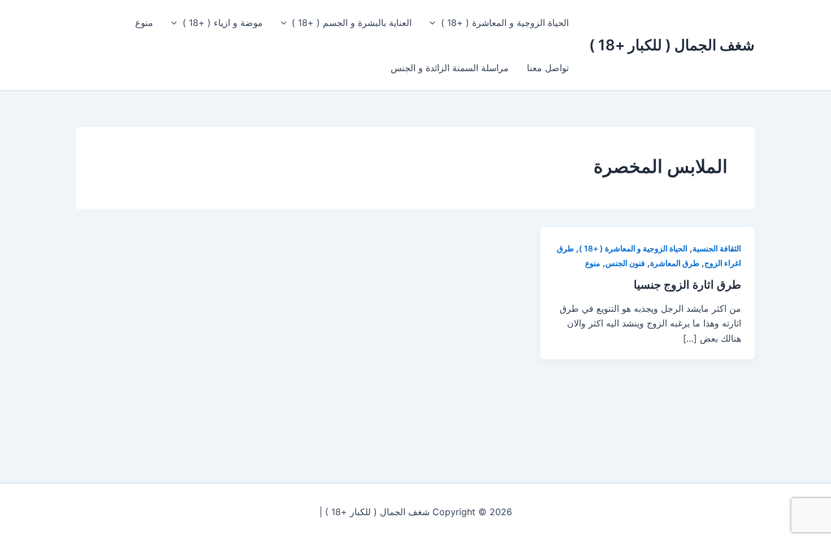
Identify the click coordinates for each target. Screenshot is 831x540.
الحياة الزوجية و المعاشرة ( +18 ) (505, 22)
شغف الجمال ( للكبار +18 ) (672, 45)
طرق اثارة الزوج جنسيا (687, 284)
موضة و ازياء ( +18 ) (223, 22)
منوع (144, 22)
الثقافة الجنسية (716, 248)
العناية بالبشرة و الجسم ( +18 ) (352, 22)
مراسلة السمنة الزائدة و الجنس (450, 67)
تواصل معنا (548, 67)
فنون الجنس (625, 263)
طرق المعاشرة (674, 263)
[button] (435, 22)
